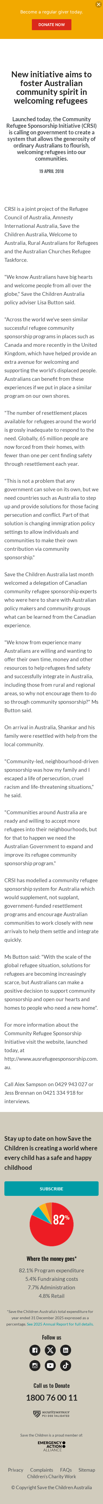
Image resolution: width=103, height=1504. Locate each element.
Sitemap (87, 1470)
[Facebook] (34, 1350)
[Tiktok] (65, 1365)
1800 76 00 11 (51, 1397)
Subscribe (51, 1188)
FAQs (66, 1470)
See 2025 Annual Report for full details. (60, 1324)
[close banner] (98, 5)
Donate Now (51, 24)
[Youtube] (50, 1365)
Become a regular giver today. (51, 12)
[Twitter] (50, 1350)
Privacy (15, 1470)
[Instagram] (34, 1365)
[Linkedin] (65, 1350)
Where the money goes (50, 1258)
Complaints (41, 1470)
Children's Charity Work (51, 1476)
